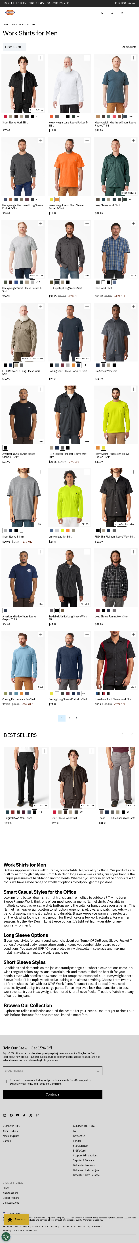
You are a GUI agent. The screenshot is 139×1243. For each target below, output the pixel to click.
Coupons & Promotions (85, 1155)
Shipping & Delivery (83, 1160)
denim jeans (21, 996)
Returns (77, 1141)
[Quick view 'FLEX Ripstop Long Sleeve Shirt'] (87, 223)
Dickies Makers (11, 1197)
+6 (78, 116)
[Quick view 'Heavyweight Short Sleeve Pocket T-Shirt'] (41, 223)
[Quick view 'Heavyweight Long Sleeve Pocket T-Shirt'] (87, 58)
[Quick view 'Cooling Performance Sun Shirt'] (41, 634)
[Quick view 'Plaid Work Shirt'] (133, 223)
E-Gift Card (79, 1150)
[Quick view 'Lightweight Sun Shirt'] (87, 472)
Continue (52, 1094)
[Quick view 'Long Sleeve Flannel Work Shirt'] (133, 552)
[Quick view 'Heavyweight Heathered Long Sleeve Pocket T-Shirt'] (41, 140)
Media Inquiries (11, 1136)
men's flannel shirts (91, 902)
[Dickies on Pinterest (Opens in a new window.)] (37, 1115)
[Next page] (77, 718)
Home (5, 24)
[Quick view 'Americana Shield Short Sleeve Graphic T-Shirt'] (41, 389)
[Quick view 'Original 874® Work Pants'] (45, 751)
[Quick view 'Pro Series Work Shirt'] (133, 306)
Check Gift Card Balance (86, 1175)
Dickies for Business (83, 1165)
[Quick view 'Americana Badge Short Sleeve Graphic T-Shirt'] (41, 552)
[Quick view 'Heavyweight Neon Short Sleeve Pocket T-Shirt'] (87, 140)
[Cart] (122, 12)
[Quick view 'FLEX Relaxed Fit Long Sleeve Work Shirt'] (41, 306)
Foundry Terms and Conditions (20, 1230)
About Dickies (10, 1131)
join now (120, 3)
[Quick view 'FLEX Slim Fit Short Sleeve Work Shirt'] (133, 472)
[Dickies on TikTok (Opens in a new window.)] (24, 1115)
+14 (40, 812)
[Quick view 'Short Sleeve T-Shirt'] (41, 472)
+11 (38, 116)
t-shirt (122, 906)
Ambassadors (10, 1193)
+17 (38, 282)
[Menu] (131, 12)
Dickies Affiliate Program (86, 1170)
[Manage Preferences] (5, 1236)
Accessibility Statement (88, 1226)
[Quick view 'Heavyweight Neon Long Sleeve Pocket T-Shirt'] (133, 389)
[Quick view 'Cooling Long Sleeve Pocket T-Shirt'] (87, 634)
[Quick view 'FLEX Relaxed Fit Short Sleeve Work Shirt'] (87, 389)
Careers (7, 1141)
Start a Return (80, 1145)
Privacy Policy (25, 1083)
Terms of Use (10, 1226)
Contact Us (79, 1136)
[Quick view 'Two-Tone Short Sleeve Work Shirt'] (133, 634)
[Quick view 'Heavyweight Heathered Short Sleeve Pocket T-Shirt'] (133, 58)
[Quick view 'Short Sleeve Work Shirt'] (41, 58)
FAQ (75, 1131)
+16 (130, 116)
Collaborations (11, 1202)
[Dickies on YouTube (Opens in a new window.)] (18, 1115)
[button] (131, 734)
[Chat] (112, 12)
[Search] (102, 12)
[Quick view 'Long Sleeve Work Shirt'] (133, 140)
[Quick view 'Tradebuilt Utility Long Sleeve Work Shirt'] (87, 552)
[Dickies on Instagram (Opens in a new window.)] (5, 1115)
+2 (37, 199)
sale (7, 1015)
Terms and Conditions (49, 1083)
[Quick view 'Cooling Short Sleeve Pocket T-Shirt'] (87, 306)
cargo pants (54, 988)
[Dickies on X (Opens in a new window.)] (31, 1115)
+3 (83, 693)
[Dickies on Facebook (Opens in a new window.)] (11, 1115)
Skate (6, 1188)
